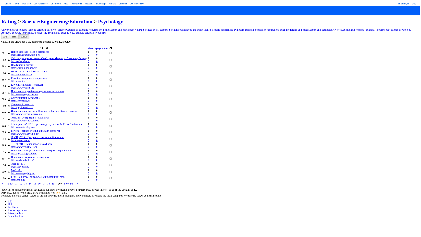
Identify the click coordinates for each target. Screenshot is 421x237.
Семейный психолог (22, 104)
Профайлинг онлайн (22, 65)
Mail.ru (8, 3)
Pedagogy (370, 29)
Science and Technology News (324, 29)
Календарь (101, 3)
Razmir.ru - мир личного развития (30, 78)
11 (16, 183)
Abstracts (6, 32)
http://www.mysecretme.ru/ (25, 120)
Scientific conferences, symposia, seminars (232, 29)
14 (30, 183)
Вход (414, 3)
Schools (80, 32)
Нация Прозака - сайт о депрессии (30, 51)
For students (20, 29)
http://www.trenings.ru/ (23, 127)
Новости (89, 3)
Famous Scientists (37, 29)
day (5, 36)
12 (21, 183)
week (14, 36)
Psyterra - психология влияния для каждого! (35, 130)
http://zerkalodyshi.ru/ (22, 160)
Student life (41, 32)
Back (9, 183)
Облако (112, 3)
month (24, 36)
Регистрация (403, 3)
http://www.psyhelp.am (23, 173)
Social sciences (160, 29)
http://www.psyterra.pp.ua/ (25, 133)
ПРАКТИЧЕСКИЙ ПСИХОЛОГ (29, 71)
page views (102, 48)
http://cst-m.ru (18, 179)
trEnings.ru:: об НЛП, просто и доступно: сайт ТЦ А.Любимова (46, 124)
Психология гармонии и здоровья (30, 157)
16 (39, 183)
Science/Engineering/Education (57, 22)
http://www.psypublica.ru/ (24, 94)
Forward (69, 183)
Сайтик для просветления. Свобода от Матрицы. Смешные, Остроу (49, 58)
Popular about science (387, 29)
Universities (7, 29)
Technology (54, 32)
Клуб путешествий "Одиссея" (28, 84)
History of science (56, 29)
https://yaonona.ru (20, 140)
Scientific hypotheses (95, 32)
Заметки (123, 3)
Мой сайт (16, 170)
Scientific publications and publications (189, 29)
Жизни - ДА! (18, 163)
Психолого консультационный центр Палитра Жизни (41, 150)
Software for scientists (23, 32)
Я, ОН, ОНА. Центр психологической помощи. (37, 137)
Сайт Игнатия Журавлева (25, 97)
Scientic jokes (68, 32)
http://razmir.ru (18, 81)
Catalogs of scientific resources (82, 29)
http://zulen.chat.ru (20, 61)
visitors (92, 48)
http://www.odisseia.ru (22, 87)
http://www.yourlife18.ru (24, 146)
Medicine (104, 29)
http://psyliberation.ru (22, 107)
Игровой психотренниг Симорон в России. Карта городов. (44, 111)
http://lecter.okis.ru (20, 100)
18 (48, 183)
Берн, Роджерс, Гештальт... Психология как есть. (38, 176)
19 (53, 183)
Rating (9, 22)
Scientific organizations (267, 29)
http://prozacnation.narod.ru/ (25, 54)
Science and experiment (121, 29)
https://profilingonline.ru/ (24, 67)
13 (25, 183)
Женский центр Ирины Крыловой (30, 117)
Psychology (110, 22)
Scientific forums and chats (294, 29)
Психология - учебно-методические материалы (37, 91)
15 (34, 183)
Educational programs (352, 29)
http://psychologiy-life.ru (24, 153)
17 (44, 183)
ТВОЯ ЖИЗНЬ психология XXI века (31, 144)
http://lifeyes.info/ (20, 166)
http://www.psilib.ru (21, 74)
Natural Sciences (143, 29)
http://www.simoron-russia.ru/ (26, 114)
